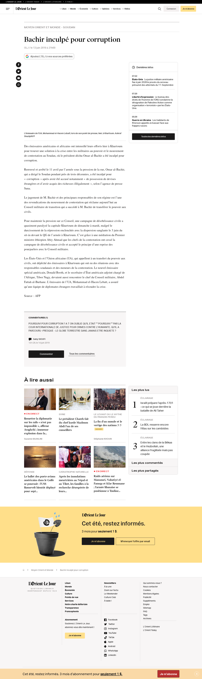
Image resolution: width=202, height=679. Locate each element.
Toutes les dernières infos (153, 136)
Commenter (46, 353)
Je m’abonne (98, 541)
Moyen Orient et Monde (42, 27)
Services (69, 600)
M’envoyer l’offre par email (135, 541)
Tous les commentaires (81, 353)
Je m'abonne (168, 674)
